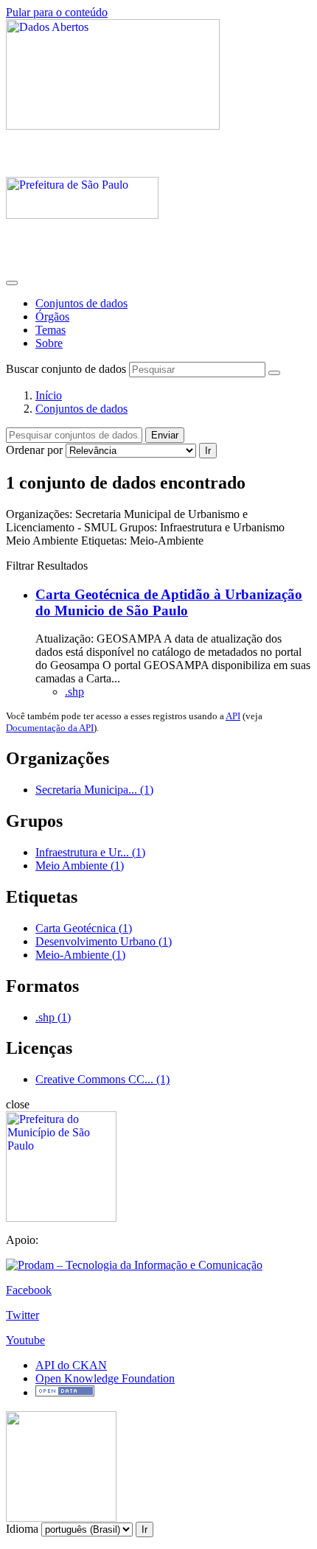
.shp (74, 691)
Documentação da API (50, 727)
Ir (208, 450)
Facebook (29, 1290)
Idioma (22, 1528)
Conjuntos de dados (81, 303)
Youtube (25, 1340)
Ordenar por (34, 450)
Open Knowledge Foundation (105, 1378)
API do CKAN (71, 1365)
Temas (50, 330)
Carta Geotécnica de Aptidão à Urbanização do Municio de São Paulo (168, 602)
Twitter (22, 1315)
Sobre (49, 343)
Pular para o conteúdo (57, 12)
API (233, 715)
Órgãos (52, 316)
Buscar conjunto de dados (66, 369)
